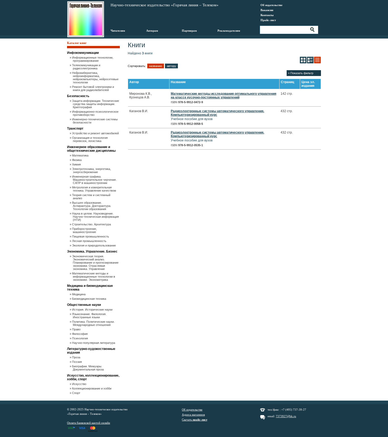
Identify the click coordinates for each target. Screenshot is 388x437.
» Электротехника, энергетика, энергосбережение (92, 170)
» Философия (80, 333)
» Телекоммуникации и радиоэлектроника (86, 67)
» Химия (77, 164)
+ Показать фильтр (300, 73)
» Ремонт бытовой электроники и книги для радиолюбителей (93, 88)
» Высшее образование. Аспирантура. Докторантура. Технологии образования (92, 206)
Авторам (152, 30)
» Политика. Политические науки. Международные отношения (94, 323)
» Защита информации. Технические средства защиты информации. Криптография (96, 104)
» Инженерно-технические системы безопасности (95, 121)
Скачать (194, 419)
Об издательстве (271, 5)
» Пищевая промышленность (91, 236)
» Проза (76, 357)
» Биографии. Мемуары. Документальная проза (88, 368)
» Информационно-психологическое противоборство (96, 113)
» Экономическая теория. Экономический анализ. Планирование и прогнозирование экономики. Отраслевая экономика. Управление (96, 262)
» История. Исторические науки (92, 309)
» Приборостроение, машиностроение (85, 230)
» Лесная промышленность (89, 241)
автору (171, 66)
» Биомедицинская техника (89, 298)
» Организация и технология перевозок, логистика (90, 139)
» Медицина (79, 294)
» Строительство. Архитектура (92, 224)
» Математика (80, 155)
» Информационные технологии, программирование (93, 59)
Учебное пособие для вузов (217, 115)
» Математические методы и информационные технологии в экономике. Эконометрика (94, 276)
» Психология (80, 338)
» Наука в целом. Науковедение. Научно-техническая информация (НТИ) (96, 216)
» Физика (77, 160)
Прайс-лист (268, 20)
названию (155, 66)
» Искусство (79, 384)
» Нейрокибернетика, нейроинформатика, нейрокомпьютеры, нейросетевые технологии (96, 77)
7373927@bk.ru (286, 416)
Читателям (118, 30)
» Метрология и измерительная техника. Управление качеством (94, 189)
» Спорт (76, 393)
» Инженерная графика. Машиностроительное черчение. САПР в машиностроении (95, 179)
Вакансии (267, 10)
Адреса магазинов (193, 414)
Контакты (267, 15)
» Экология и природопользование (94, 245)
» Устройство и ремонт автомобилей (96, 133)
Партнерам (189, 30)
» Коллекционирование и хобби (92, 388)
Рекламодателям (228, 30)
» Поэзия (77, 361)
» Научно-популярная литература (94, 342)
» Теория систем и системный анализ (91, 196)
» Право (77, 329)
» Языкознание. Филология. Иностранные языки (89, 315)
